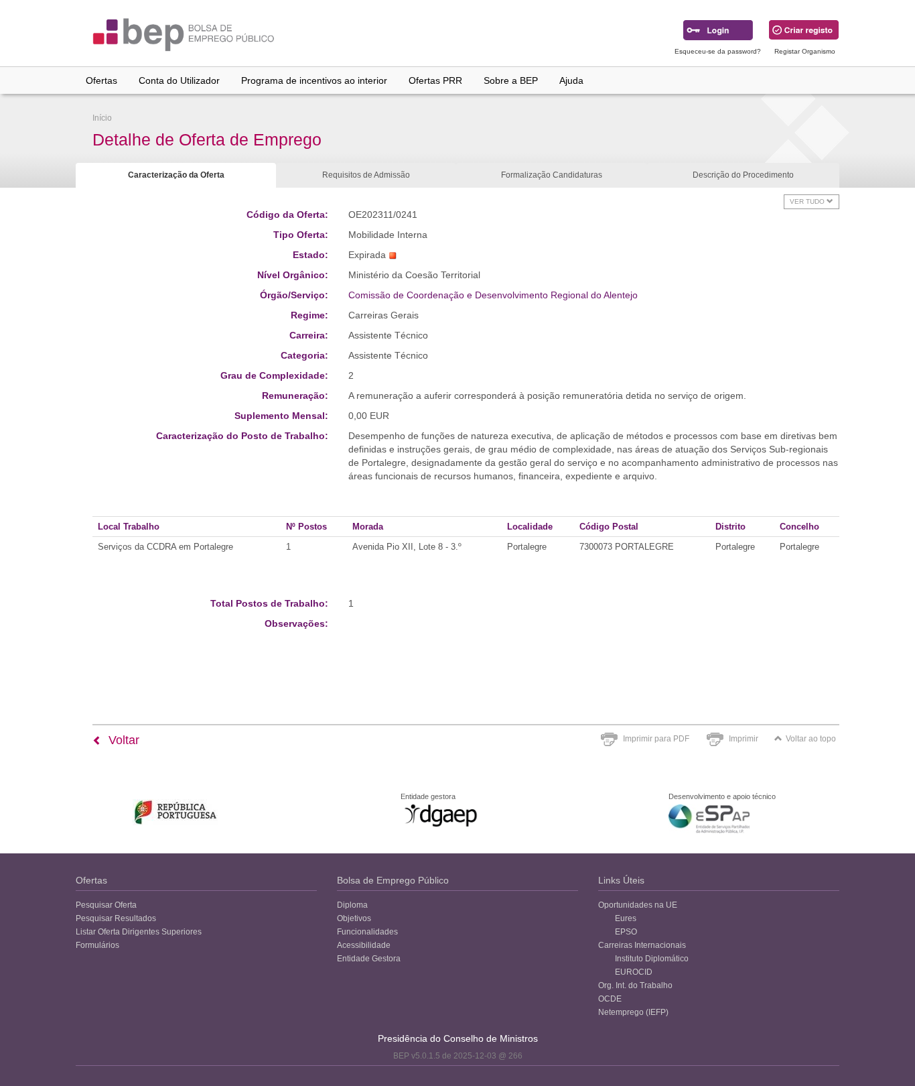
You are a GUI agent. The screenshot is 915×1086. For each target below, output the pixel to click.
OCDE (610, 999)
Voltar (122, 740)
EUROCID (633, 972)
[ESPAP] (709, 818)
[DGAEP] (441, 815)
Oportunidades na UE (637, 905)
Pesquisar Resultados (116, 918)
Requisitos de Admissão (366, 175)
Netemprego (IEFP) (633, 1012)
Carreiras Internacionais (642, 945)
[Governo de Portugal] (176, 812)
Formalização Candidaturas (551, 175)
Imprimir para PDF (656, 738)
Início (102, 118)
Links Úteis (621, 880)
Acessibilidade (364, 945)
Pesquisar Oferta (106, 905)
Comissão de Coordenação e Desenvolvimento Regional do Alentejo (493, 295)
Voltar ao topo (811, 738)
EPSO (626, 932)
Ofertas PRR (435, 80)
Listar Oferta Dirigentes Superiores (139, 932)
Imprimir (743, 738)
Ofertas (101, 80)
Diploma (352, 905)
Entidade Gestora (369, 958)
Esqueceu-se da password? (718, 51)
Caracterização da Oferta (176, 175)
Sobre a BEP (511, 80)
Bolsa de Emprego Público (393, 880)
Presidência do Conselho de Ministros (458, 1038)
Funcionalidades (367, 932)
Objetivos (354, 918)
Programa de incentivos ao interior (314, 80)
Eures (625, 918)
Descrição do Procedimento (743, 175)
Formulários (97, 945)
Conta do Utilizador (179, 80)
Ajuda (571, 80)
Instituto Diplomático (652, 958)
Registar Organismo (804, 51)
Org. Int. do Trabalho (635, 985)
